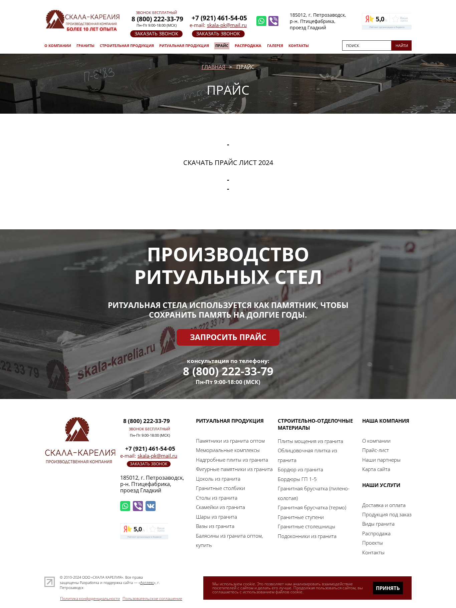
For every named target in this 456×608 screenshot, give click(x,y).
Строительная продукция (127, 45)
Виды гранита (378, 523)
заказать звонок (156, 33)
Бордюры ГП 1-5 (297, 479)
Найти (402, 45)
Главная (213, 67)
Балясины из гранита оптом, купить (229, 540)
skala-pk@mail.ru (227, 25)
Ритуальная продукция (184, 45)
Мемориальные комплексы (228, 450)
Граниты (85, 45)
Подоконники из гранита (307, 536)
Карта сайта (376, 469)
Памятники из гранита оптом (230, 440)
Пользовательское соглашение (152, 598)
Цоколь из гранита (218, 478)
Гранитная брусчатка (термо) (312, 507)
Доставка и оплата (384, 505)
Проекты (372, 542)
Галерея (275, 45)
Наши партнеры (381, 459)
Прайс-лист (375, 450)
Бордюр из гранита (300, 469)
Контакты (298, 45)
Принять (388, 588)
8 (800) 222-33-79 (228, 371)
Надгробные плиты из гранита (232, 459)
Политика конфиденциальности (90, 598)
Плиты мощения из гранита (310, 441)
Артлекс (147, 582)
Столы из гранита (216, 497)
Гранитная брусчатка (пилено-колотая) (314, 493)
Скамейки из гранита (220, 507)
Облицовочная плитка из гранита (307, 455)
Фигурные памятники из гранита (234, 469)
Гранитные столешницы (306, 526)
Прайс (221, 45)
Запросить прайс (228, 337)
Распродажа (248, 45)
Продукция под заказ (387, 514)
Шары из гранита (216, 516)
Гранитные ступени (301, 517)
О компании (57, 45)
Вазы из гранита (215, 526)
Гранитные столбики (220, 488)
